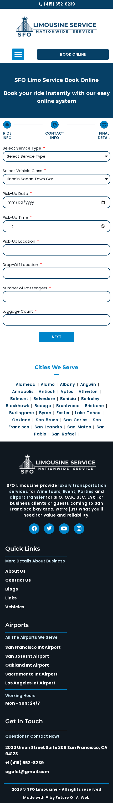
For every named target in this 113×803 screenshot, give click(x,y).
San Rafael (64, 434)
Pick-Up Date (16, 193)
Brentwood (68, 405)
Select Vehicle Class (23, 170)
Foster (63, 413)
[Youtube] (64, 528)
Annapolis (23, 391)
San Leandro (48, 427)
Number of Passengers (25, 288)
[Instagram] (79, 528)
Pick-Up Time (16, 217)
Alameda (25, 384)
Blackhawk (17, 405)
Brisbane (94, 405)
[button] (18, 54)
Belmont (19, 398)
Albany (67, 384)
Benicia (68, 398)
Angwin (88, 384)
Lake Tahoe (87, 413)
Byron (45, 413)
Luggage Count (18, 311)
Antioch (47, 391)
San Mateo (79, 427)
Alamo (48, 384)
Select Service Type (22, 148)
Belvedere (44, 398)
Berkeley (90, 398)
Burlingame (21, 413)
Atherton (88, 391)
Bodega (42, 405)
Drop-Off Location (21, 264)
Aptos (66, 391)
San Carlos (75, 420)
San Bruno (47, 420)
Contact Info (54, 135)
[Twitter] (49, 528)
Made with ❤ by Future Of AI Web (56, 797)
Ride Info (7, 135)
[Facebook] (34, 528)
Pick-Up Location (19, 241)
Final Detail (104, 135)
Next (56, 336)
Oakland (21, 420)
